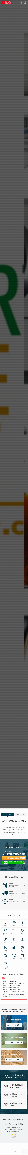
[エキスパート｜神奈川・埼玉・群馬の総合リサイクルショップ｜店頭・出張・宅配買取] (6, 2)
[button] (1, 1126)
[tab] (7, 814)
